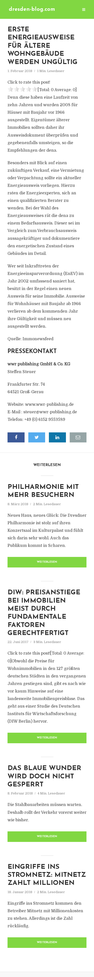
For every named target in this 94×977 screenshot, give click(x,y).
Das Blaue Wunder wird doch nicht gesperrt (44, 776)
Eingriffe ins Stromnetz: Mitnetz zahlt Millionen (47, 875)
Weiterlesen (47, 562)
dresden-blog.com (32, 9)
